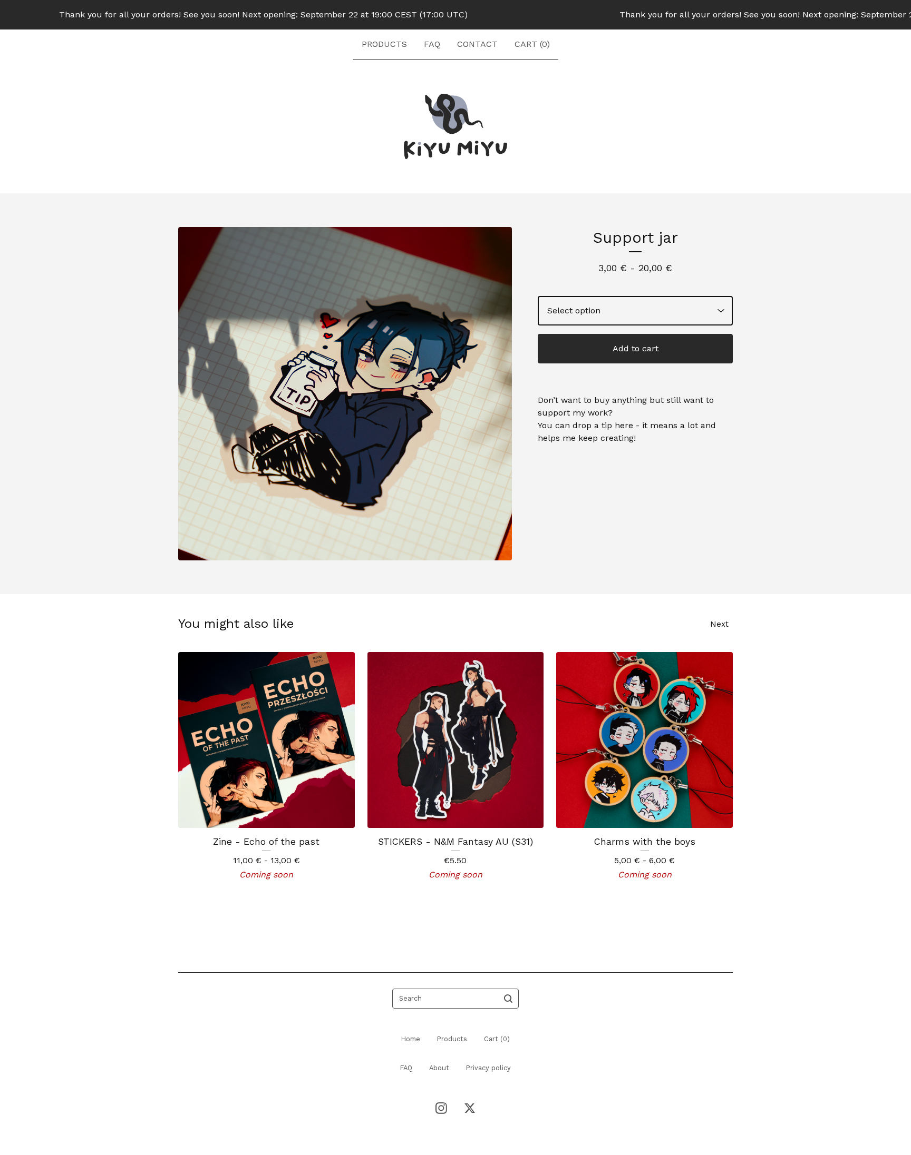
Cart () (532, 44)
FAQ (432, 44)
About (439, 1068)
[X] (470, 1108)
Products (384, 44)
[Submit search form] (508, 998)
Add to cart (635, 348)
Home (410, 1039)
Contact (477, 44)
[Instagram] (441, 1108)
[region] (455, 14)
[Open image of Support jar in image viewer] (345, 393)
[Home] (455, 126)
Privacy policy (488, 1068)
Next (719, 624)
